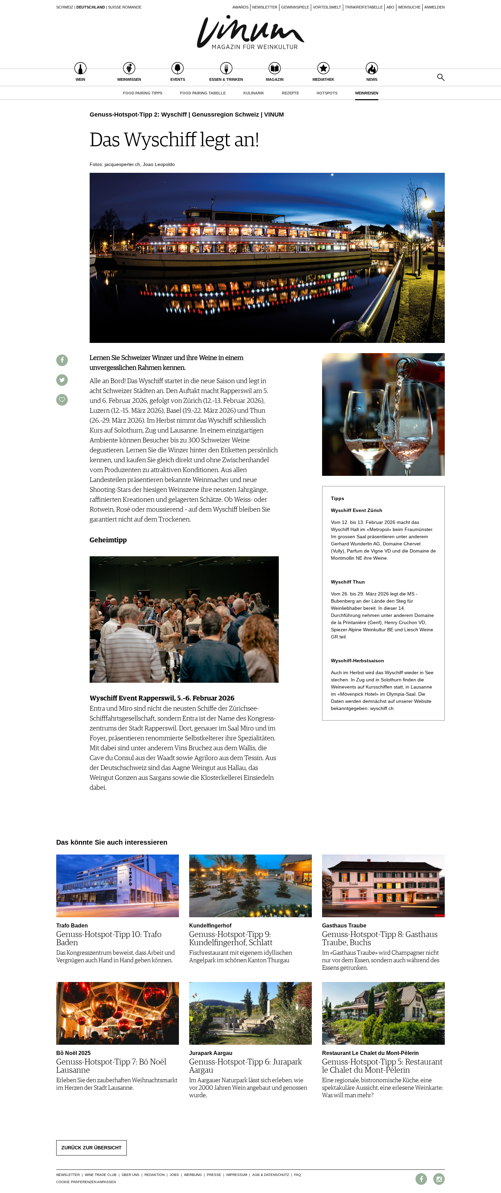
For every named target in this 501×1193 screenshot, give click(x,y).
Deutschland (90, 7)
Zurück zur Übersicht (91, 1147)
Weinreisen (366, 93)
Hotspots (327, 93)
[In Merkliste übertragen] (62, 400)
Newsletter (264, 7)
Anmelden (434, 7)
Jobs (174, 1175)
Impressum (236, 1175)
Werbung (193, 1175)
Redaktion (155, 1175)
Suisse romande (124, 7)
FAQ (297, 1175)
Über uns (130, 1175)
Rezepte (290, 93)
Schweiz (64, 7)
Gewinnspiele (295, 7)
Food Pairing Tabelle (203, 93)
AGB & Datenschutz (270, 1175)
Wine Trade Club (101, 1175)
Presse (214, 1175)
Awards (240, 7)
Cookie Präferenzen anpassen (86, 1182)
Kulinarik (253, 93)
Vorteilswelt (327, 7)
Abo (390, 7)
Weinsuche (409, 7)
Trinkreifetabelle (364, 7)
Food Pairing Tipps (142, 93)
